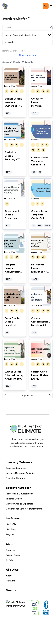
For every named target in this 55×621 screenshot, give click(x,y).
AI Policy (10, 559)
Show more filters (27, 55)
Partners (10, 580)
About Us (10, 549)
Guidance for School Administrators (24, 508)
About (9, 575)
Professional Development (19, 493)
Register (10, 534)
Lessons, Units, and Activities (20, 472)
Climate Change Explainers (19, 503)
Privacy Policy (13, 554)
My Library (11, 529)
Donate (11, 590)
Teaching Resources (16, 467)
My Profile (11, 524)
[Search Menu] (46, 6)
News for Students (15, 477)
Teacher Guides (14, 498)
